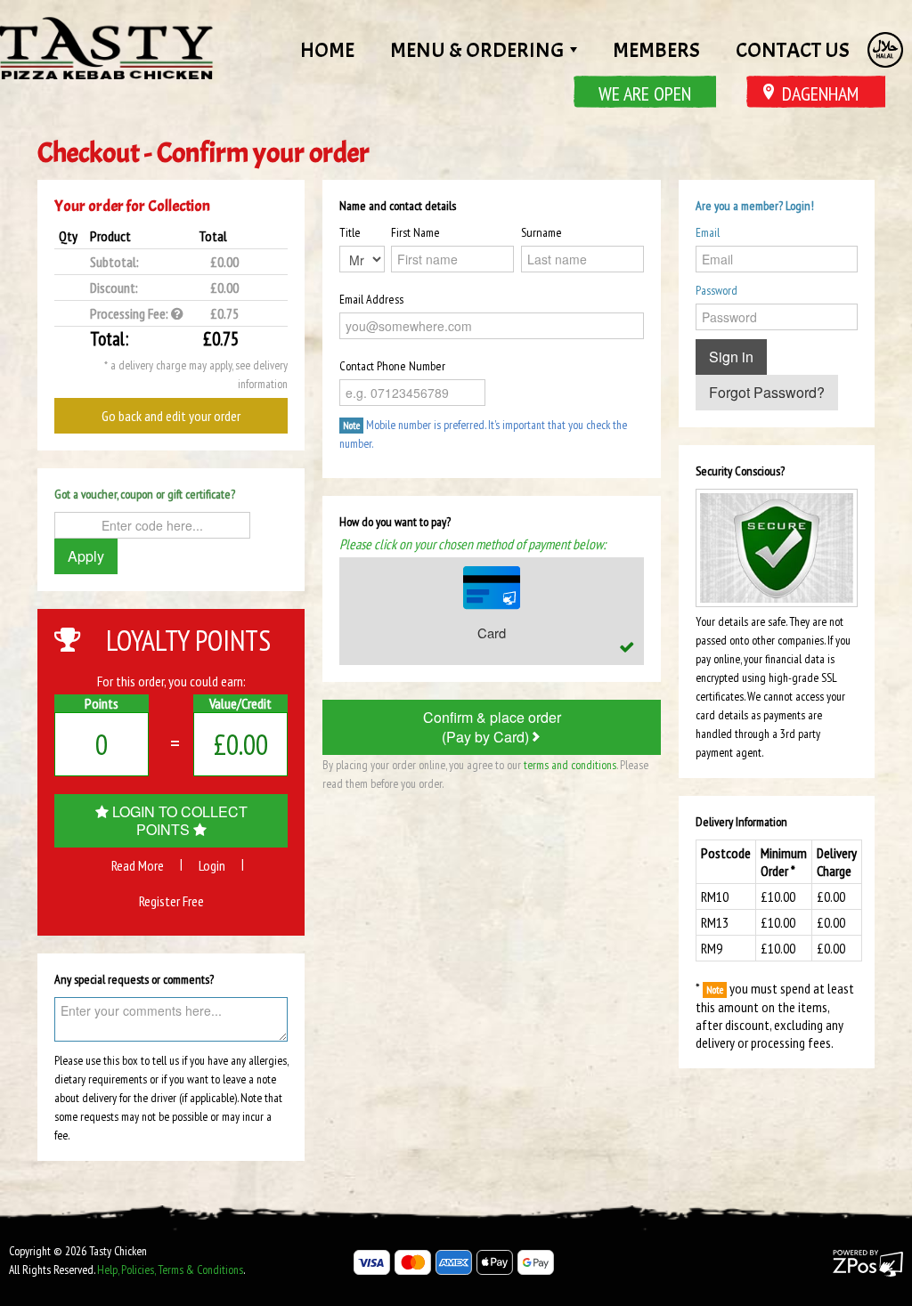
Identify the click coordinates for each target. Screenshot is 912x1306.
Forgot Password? (767, 392)
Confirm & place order (492, 727)
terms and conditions (570, 765)
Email (708, 232)
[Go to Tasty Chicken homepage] (107, 48)
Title (350, 232)
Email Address (371, 299)
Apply (86, 556)
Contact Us (793, 50)
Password (716, 290)
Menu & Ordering (479, 50)
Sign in (731, 356)
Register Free (171, 901)
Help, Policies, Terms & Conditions (170, 1269)
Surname (541, 232)
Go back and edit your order (171, 416)
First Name (415, 232)
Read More (137, 865)
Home (327, 50)
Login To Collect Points (178, 820)
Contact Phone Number (392, 366)
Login (212, 865)
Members (656, 50)
